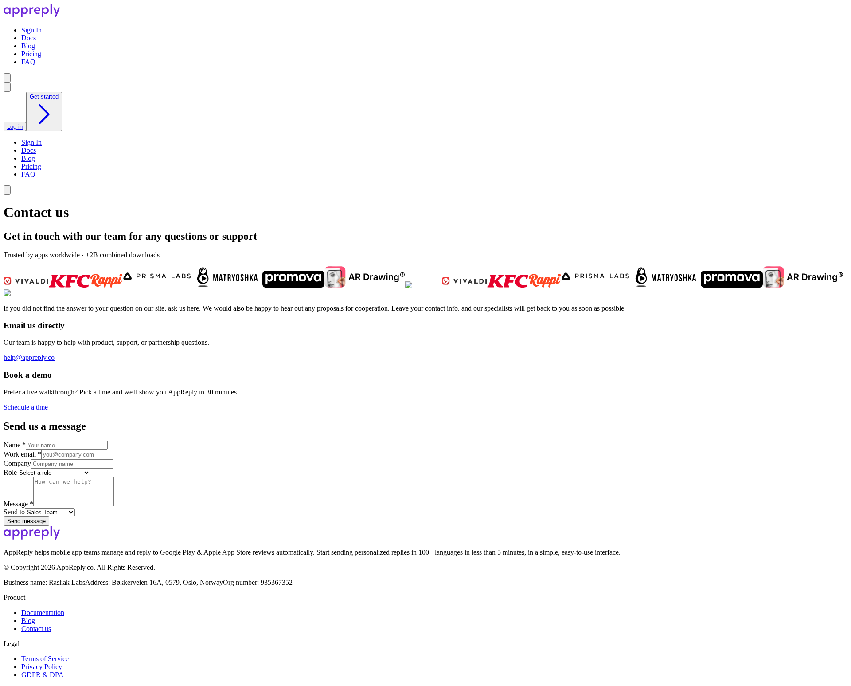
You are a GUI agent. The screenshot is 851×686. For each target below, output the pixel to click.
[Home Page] (32, 15)
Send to (14, 512)
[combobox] (7, 87)
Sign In (31, 30)
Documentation (42, 612)
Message (18, 504)
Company (17, 463)
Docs (28, 38)
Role (10, 472)
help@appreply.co (29, 357)
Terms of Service (45, 658)
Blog (28, 46)
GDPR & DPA (42, 674)
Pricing (31, 54)
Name (15, 445)
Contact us (36, 628)
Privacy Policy (41, 666)
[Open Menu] (7, 78)
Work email (22, 454)
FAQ (28, 62)
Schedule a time (26, 407)
